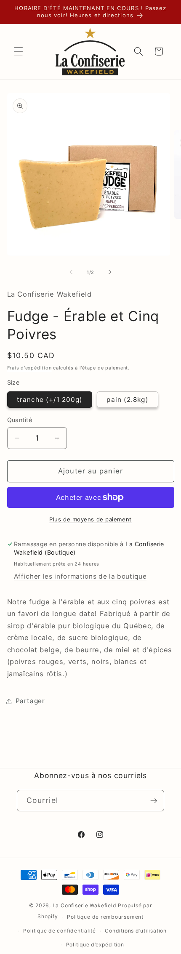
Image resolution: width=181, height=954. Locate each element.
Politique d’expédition (95, 944)
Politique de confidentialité (59, 930)
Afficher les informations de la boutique (80, 576)
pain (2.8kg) (127, 400)
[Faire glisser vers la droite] (110, 272)
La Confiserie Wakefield (85, 905)
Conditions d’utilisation (135, 930)
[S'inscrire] (154, 801)
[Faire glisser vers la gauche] (71, 272)
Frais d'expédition (29, 368)
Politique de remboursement (105, 917)
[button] (18, 51)
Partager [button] (30, 701)
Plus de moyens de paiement (90, 519)
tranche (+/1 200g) (50, 400)
